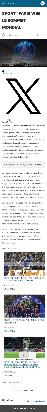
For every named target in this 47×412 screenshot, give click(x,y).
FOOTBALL (9, 288)
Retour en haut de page (36, 401)
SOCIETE (8, 375)
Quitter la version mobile (23, 408)
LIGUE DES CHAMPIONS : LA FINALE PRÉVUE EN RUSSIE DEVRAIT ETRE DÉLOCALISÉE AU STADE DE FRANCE (22, 364)
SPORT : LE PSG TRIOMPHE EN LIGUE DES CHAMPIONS (24, 321)
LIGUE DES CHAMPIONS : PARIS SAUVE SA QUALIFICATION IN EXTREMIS (24, 279)
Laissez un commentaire (23, 390)
